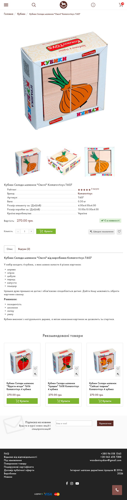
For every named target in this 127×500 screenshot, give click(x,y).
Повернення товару (15, 463)
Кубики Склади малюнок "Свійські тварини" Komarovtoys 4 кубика (102, 386)
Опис (10, 249)
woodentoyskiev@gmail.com (105, 460)
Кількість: (8, 231)
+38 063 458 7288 (110, 457)
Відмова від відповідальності (20, 457)
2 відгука (95, 189)
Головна (8, 14)
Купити (48, 231)
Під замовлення (13, 460)
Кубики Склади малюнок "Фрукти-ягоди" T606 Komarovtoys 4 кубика (20, 386)
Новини (8, 476)
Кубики (21, 14)
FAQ (6, 453)
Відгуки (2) (24, 249)
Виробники (10, 473)
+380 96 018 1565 (111, 453)
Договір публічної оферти (19, 470)
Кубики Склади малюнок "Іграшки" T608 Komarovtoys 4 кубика (63, 386)
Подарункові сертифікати (19, 467)
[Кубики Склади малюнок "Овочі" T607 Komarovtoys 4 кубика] (63, 80)
